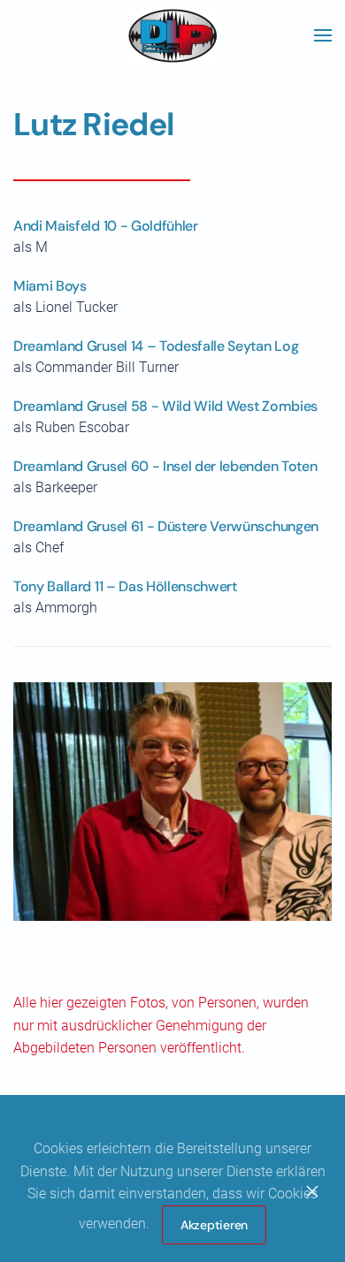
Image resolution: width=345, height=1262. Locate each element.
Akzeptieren (214, 1225)
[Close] (312, 1191)
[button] (323, 35)
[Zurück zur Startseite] (172, 35)
